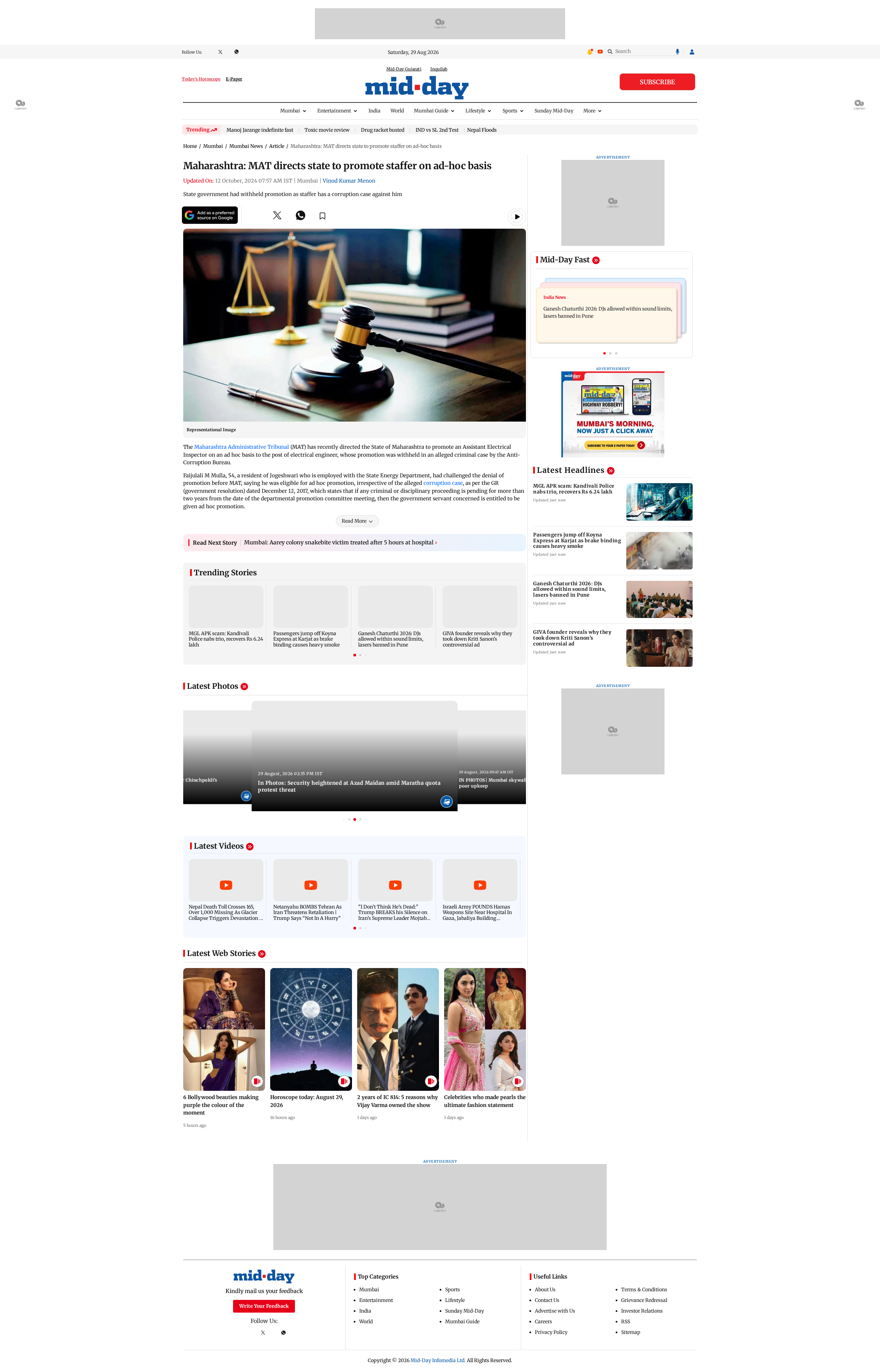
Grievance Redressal (644, 1300)
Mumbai (290, 111)
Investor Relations (642, 1311)
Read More (354, 521)
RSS (625, 1321)
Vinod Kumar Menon (349, 180)
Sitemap (630, 1332)
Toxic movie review (327, 130)
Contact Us (547, 1300)
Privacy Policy (551, 1332)
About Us (545, 1289)
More (589, 111)
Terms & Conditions (644, 1289)
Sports (510, 111)
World (397, 111)
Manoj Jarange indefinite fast (260, 130)
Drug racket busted (382, 130)
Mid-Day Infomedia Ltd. (438, 1360)
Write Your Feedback (264, 1306)
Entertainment (334, 111)
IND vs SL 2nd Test (437, 130)
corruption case (443, 483)
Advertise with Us (555, 1311)
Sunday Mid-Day (554, 111)
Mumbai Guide (431, 111)
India (374, 111)
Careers (543, 1321)
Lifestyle (475, 111)
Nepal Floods (482, 130)
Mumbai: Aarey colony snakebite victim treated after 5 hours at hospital (340, 542)
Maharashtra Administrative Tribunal (241, 447)
